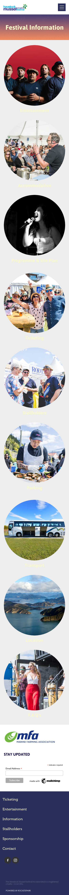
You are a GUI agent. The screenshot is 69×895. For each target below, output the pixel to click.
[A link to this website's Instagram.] (15, 860)
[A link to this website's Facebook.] (7, 860)
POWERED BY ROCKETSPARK (18, 890)
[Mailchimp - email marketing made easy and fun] (45, 783)
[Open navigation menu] (62, 7)
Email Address (14, 768)
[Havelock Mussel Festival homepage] (31, 7)
